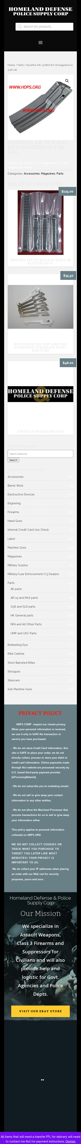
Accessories (32, 173)
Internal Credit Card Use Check (28, 529)
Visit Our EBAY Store (40, 1011)
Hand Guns (15, 520)
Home (11, 65)
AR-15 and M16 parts (24, 597)
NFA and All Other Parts (26, 624)
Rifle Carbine (16, 653)
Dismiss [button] (70, 1141)
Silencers (14, 680)
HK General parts (22, 615)
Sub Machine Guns (20, 689)
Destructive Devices (21, 494)
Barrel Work (15, 485)
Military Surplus (18, 565)
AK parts (16, 589)
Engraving (14, 503)
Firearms (13, 512)
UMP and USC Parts (24, 633)
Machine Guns (17, 547)
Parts (21, 65)
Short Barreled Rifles (21, 662)
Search (13, 459)
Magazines (48, 173)
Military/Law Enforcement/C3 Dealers (33, 574)
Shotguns (14, 671)
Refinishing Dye (18, 644)
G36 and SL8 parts (23, 606)
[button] (67, 80)
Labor (11, 538)
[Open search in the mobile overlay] (44, 27)
